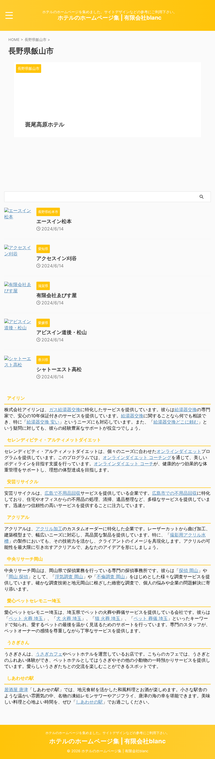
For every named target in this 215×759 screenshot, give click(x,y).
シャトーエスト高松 (59, 369)
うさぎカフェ (49, 654)
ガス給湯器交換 (64, 409)
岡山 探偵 (18, 576)
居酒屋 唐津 (16, 689)
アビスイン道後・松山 (61, 332)
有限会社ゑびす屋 (56, 295)
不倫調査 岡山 (111, 576)
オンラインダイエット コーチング (137, 457)
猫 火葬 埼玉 (107, 618)
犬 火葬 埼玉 (68, 618)
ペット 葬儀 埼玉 (151, 618)
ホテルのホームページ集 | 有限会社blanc (110, 17)
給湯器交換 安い (43, 422)
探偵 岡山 (188, 570)
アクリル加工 (49, 528)
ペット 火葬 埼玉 (26, 618)
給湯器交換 (185, 409)
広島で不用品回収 (62, 493)
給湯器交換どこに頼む (175, 422)
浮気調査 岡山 (69, 576)
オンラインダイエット (178, 451)
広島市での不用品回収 (174, 493)
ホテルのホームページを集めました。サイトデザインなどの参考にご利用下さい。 (107, 733)
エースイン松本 (54, 221)
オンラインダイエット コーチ (123, 463)
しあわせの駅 (89, 702)
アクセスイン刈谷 (56, 258)
